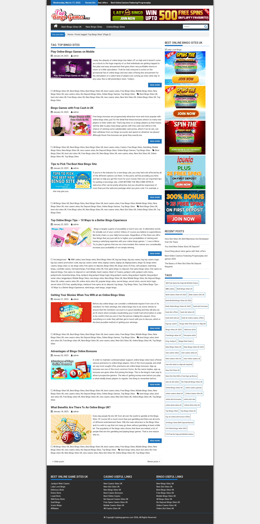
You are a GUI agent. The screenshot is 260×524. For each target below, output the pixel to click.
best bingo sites (89, 259)
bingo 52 (141, 262)
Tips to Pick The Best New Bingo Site (74, 164)
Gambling (147, 147)
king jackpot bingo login (99, 275)
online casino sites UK (69, 281)
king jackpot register (137, 275)
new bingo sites (97, 278)
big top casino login (150, 259)
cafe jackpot (141, 266)
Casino (123, 147)
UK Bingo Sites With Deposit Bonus (179, 423)
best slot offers (172, 312)
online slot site (189, 399)
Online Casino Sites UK (166, 505)
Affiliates (55, 508)
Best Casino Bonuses (113, 493)
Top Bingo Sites (128, 94)
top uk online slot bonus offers (178, 417)
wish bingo (100, 287)
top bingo (118, 284)
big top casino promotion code (64, 262)
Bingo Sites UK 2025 (173, 330)
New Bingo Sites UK (94, 97)
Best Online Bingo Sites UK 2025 (178, 306)
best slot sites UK (58, 97)
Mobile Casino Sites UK (114, 505)
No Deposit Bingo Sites (91, 94)
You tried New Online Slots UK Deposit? (182, 246)
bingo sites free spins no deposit (88, 266)
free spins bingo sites (139, 269)
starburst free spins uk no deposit (98, 284)
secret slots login (148, 281)
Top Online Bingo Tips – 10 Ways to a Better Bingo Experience (89, 220)
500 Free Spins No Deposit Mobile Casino (182, 283)
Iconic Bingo (56, 505)
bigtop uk (120, 262)
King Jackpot (82, 275)
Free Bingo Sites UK (165, 493)
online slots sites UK (89, 281)
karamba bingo (68, 275)
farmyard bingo (78, 269)
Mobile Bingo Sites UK (166, 496)
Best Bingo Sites (77, 91)
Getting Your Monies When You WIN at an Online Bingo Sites (88, 295)
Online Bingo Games (111, 94)
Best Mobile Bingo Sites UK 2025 (178, 300)
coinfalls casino (64, 269)
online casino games (193, 388)
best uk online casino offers (193, 318)
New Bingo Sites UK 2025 (194, 347)
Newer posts (153, 461)
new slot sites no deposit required (179, 364)
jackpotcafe (56, 275)
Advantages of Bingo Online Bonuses (74, 351)
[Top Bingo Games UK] (55, 25)
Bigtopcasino (131, 262)
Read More (155, 85)
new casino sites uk (189, 353)
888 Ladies (76, 259)
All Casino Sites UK (112, 508)
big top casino (134, 259)
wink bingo (89, 287)
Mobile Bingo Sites (144, 91)
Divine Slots (56, 493)
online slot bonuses (173, 399)
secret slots (134, 281)
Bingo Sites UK (110, 266)
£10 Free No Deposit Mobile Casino (179, 434)
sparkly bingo (76, 284)
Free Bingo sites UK (76, 97)
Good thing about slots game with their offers (185, 251)
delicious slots (190, 330)
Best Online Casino (112, 496)
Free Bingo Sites (127, 91)
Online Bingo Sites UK (146, 97)
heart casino (102, 272)
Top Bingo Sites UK (188, 411)
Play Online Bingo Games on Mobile (72, 51)
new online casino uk (192, 359)
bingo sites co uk (65, 266)
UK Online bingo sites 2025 (176, 428)
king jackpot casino (119, 275)
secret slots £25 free (60, 284)
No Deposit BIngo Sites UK (168, 502)
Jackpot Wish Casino (60, 483)
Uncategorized (59, 259)
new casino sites (72, 94)
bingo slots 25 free (126, 266)
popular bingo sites (107, 281)
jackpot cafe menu (144, 272)
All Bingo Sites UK (61, 91)
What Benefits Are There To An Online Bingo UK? (81, 407)
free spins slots (190, 335)
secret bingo (122, 281)
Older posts (59, 461)
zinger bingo (111, 287)
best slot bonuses (200, 306)
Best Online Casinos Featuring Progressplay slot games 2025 (114, 3)
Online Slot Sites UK (165, 508)
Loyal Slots (56, 496)
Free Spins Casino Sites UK (116, 502)
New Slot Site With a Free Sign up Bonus (181, 376)
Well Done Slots (58, 499)
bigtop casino (109, 262)
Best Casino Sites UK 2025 (176, 295)
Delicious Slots (57, 490)
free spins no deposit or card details (80, 272)
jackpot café (129, 272)
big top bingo (121, 259)
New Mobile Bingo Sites (133, 278)
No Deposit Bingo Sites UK (191, 382)
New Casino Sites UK (113, 483)
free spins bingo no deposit (116, 269)
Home (70, 34)
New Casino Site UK (173, 359)
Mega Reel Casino (186, 341)
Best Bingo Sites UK (71, 26)
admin (76, 56)
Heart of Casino (116, 272)
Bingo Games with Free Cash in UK (72, 108)
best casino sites (111, 91)
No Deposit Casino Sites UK (116, 499)
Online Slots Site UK (192, 405)
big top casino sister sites (90, 262)
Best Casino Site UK (196, 295)
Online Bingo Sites (115, 26)
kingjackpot (67, 278)
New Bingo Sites (94, 26)
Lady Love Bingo (58, 486)
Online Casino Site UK (194, 393)
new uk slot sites (172, 382)
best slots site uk (172, 318)
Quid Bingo (55, 502)
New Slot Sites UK (128, 97)
